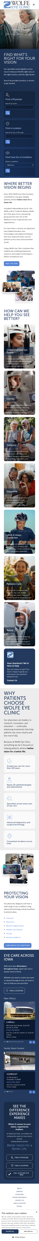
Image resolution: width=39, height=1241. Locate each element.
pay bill (19, 1206)
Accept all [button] (10, 1231)
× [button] (36, 1212)
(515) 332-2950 (12, 1082)
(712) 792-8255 (12, 1030)
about (19, 1188)
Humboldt (11, 1074)
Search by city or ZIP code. (14, 132)
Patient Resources (19, 1197)
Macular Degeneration (15, 925)
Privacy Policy (26, 1227)
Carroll (10, 1022)
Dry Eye (9, 933)
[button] (34, 4)
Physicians (19, 1194)
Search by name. (11, 103)
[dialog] (19, 1225)
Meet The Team (12, 264)
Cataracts (10, 918)
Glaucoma (10, 922)
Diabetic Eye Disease (14, 929)
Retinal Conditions (13, 937)
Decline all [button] (28, 1231)
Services (19, 1191)
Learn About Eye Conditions (18, 945)
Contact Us (19, 1200)
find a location (20, 1203)
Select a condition (11, 161)
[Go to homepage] (16, 5)
